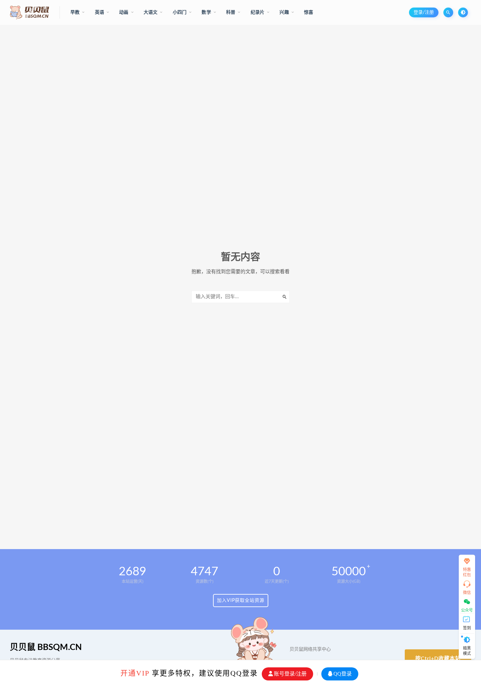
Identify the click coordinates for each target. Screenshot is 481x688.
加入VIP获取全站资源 (240, 600)
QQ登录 (342, 674)
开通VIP (134, 673)
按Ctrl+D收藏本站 (438, 658)
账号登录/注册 (290, 674)
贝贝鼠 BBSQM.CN (46, 647)
